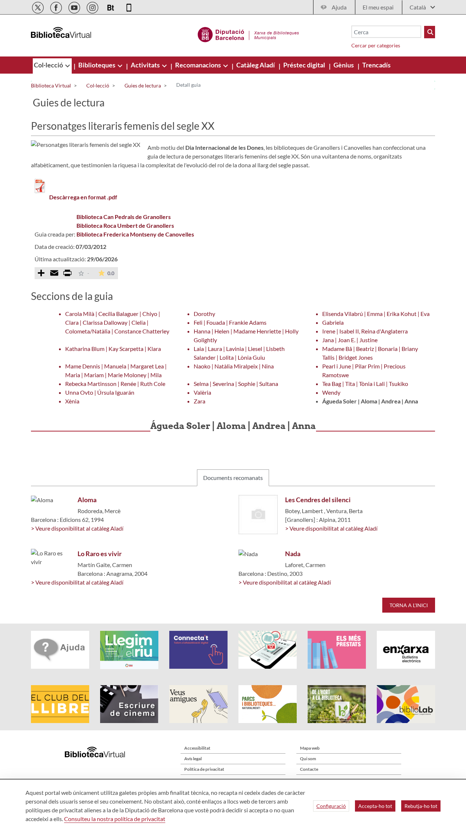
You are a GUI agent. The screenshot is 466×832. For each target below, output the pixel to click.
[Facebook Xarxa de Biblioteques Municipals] (56, 6)
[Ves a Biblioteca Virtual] (248, 33)
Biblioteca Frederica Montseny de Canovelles (135, 234)
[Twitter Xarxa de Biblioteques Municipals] (38, 6)
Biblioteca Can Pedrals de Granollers (123, 216)
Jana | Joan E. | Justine (350, 339)
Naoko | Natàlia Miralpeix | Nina (234, 366)
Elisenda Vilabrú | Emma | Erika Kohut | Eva (376, 313)
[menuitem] (49, 65)
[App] (129, 6)
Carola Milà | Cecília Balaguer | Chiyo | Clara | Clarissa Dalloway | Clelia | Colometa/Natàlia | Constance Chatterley (117, 322)
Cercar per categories (375, 45)
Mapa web (310, 748)
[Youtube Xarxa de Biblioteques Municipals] (74, 6)
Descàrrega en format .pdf (83, 197)
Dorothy (204, 313)
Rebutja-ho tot (420, 806)
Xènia (72, 401)
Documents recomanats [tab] (233, 477)
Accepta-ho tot (375, 806)
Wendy (331, 392)
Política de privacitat (204, 769)
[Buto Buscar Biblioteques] (429, 32)
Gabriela (333, 322)
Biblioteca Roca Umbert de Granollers (125, 225)
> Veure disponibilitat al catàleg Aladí (77, 528)
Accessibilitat (197, 748)
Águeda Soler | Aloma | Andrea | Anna (370, 401)
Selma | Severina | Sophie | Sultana (236, 383)
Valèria (202, 392)
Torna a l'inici (409, 605)
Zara (199, 401)
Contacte (309, 769)
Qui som (308, 758)
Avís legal (193, 758)
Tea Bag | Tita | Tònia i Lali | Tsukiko (365, 383)
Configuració (331, 806)
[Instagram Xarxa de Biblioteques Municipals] (93, 6)
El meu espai (378, 7)
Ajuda (339, 7)
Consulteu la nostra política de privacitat (114, 818)
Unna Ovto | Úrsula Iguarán (99, 392)
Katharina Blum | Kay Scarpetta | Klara (113, 348)
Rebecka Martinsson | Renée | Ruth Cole (115, 383)
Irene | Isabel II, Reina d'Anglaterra (365, 331)
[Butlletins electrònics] (111, 6)
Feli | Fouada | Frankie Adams (230, 322)
